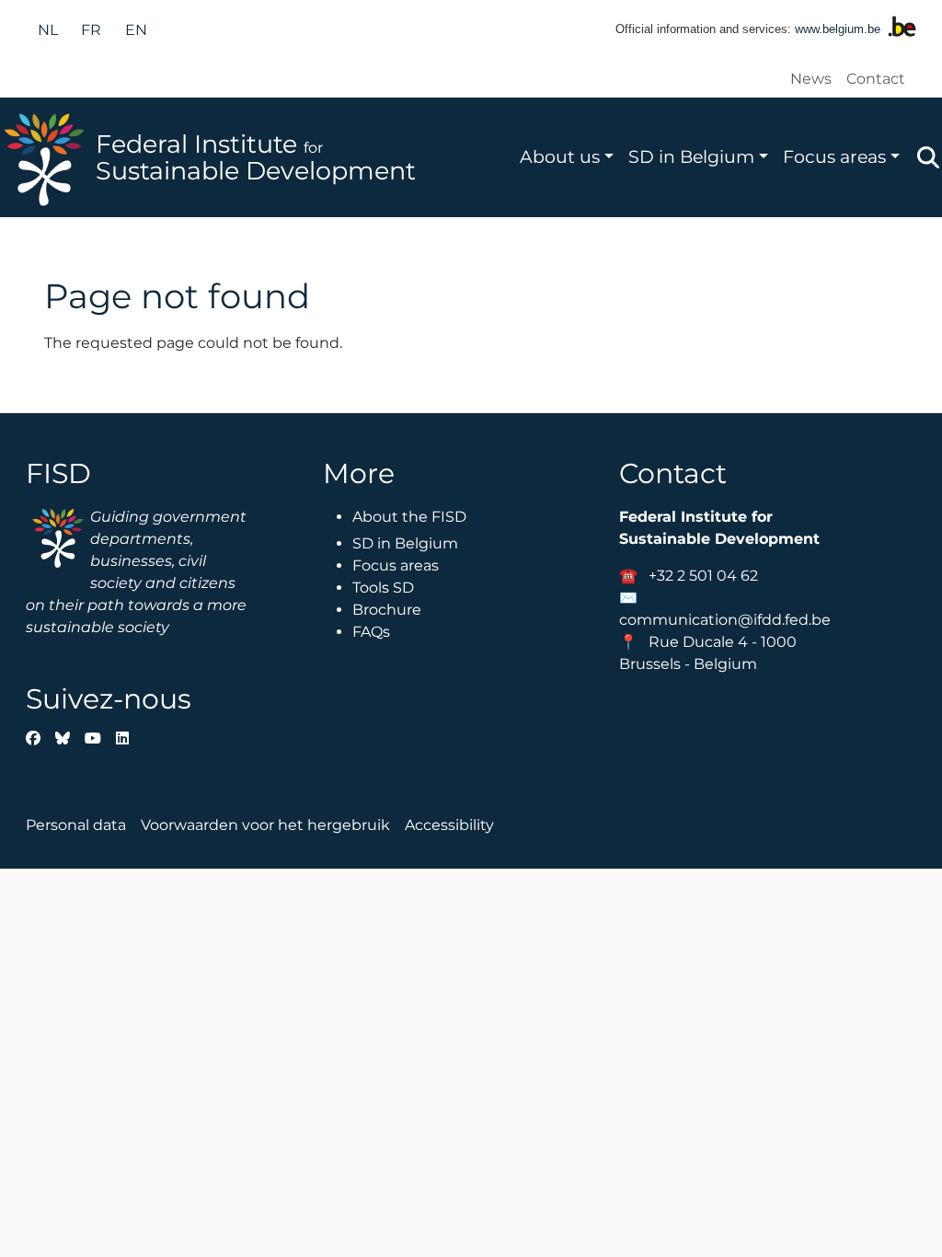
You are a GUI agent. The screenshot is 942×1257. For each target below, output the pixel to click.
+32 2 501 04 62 (703, 575)
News (811, 78)
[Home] (48, 157)
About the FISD (409, 516)
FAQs (371, 631)
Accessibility (449, 825)
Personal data (76, 825)
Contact (875, 78)
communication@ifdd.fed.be (725, 619)
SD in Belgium (691, 156)
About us (560, 156)
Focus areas (834, 156)
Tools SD (383, 587)
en (136, 30)
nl (48, 30)
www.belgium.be (837, 29)
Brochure (386, 609)
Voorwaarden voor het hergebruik (265, 825)
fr (91, 30)
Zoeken (928, 157)
